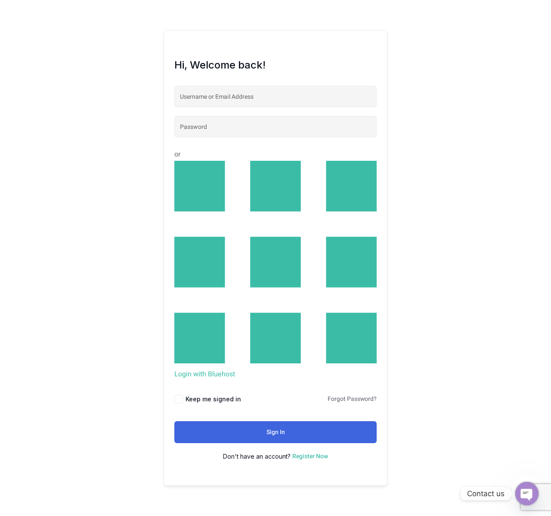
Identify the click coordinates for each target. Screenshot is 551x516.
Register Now (310, 456)
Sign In (275, 432)
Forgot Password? (352, 398)
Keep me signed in (213, 399)
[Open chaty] (527, 493)
